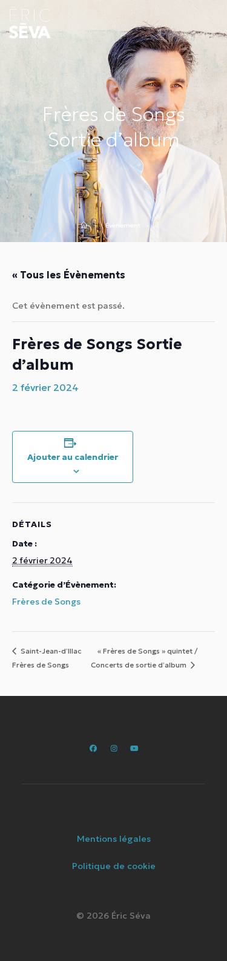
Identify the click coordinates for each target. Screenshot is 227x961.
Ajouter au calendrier (72, 456)
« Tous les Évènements (68, 275)
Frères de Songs (46, 601)
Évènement (122, 226)
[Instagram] (113, 748)
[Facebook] (93, 748)
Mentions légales (114, 838)
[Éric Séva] (29, 22)
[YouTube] (133, 748)
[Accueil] (88, 226)
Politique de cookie (114, 866)
